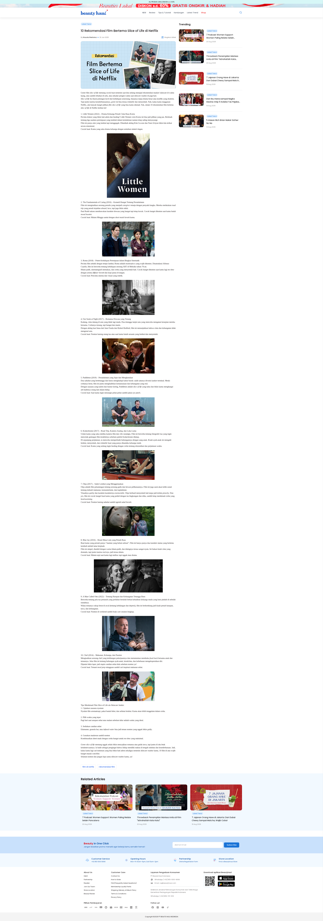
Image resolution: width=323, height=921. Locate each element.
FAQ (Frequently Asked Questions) (124, 883)
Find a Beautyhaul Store (228, 862)
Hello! (86, 876)
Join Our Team (89, 887)
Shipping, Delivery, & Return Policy (123, 890)
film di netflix (88, 767)
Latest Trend (192, 12)
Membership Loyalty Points (121, 887)
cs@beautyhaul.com (168, 883)
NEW (144, 12)
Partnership (88, 879)
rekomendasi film (107, 767)
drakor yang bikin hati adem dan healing (103, 117)
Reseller (87, 883)
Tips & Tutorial (164, 12)
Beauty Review (89, 894)
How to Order (116, 879)
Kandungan (179, 12)
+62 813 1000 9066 (98, 862)
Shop (203, 12)
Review (152, 12)
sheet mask (97, 738)
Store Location (89, 890)
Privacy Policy (116, 897)
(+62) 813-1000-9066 (171, 879)
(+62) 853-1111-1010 (166, 896)
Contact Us (115, 876)
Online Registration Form (188, 862)
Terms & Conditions (118, 894)
